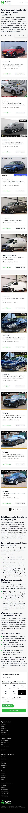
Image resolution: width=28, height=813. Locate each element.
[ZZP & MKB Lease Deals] (6, 2)
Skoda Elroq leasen (4, 742)
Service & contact (4, 796)
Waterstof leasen (4, 765)
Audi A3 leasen (4, 749)
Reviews (2, 779)
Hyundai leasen (4, 732)
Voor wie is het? (4, 787)
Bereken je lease (4, 777)
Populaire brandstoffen (7, 754)
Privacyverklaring (18, 806)
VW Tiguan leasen (4, 740)
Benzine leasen (4, 759)
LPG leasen (3, 767)
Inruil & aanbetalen (4, 791)
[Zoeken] (18, 2)
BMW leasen (3, 724)
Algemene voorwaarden (5, 807)
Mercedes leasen (4, 730)
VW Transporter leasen (5, 744)
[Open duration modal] (23, 682)
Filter (22, 36)
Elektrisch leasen (4, 756)
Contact (3, 771)
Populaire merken (6, 722)
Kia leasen (3, 726)
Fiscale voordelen (4, 789)
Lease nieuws (3, 775)
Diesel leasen (3, 761)
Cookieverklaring (14, 807)
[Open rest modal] (21, 698)
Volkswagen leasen (4, 734)
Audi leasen (3, 728)
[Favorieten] (23, 2)
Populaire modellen (6, 738)
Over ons (2, 773)
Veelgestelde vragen (6, 783)
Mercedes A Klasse (4, 751)
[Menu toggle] (26, 3)
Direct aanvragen (14, 710)
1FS (24, 807)
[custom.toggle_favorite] (25, 42)
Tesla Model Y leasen (5, 746)
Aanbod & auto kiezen (5, 793)
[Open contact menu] (20, 2)
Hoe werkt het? (4, 785)
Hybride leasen (4, 763)
